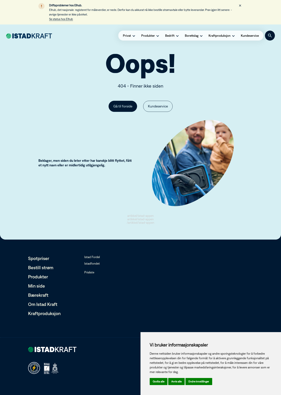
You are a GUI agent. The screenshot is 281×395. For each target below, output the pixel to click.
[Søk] (270, 36)
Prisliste (89, 272)
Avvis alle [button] (176, 381)
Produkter (38, 276)
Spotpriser (38, 258)
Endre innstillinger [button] (198, 381)
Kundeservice (158, 106)
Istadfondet (92, 263)
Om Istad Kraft (42, 304)
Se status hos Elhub (61, 19)
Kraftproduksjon (44, 313)
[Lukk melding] (240, 5)
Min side (36, 286)
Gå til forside (122, 106)
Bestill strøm (40, 267)
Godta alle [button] (158, 381)
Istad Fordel (92, 257)
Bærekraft (38, 295)
